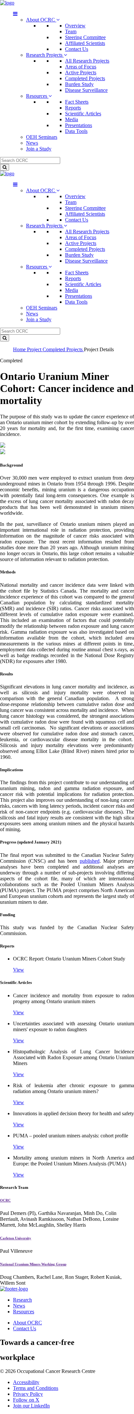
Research (22, 1300)
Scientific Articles (83, 113)
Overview (75, 25)
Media (71, 119)
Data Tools (76, 131)
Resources (37, 96)
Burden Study (79, 84)
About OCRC (41, 19)
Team (70, 31)
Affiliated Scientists (85, 43)
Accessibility (26, 1382)
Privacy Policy (28, 1394)
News (32, 143)
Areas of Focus (80, 66)
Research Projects (45, 55)
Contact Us (76, 49)
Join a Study (38, 149)
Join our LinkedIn (31, 1405)
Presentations (78, 125)
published (90, 861)
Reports (73, 107)
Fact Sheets (76, 102)
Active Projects (80, 72)
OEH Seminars (41, 137)
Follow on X (26, 1400)
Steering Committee (85, 37)
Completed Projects (85, 78)
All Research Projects (87, 61)
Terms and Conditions (35, 1388)
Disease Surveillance (86, 90)
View (18, 970)
